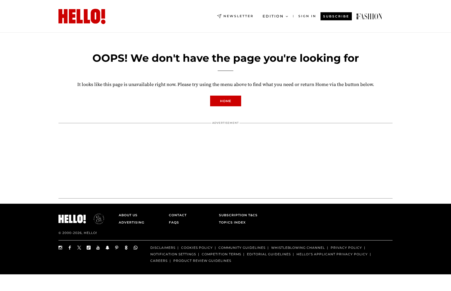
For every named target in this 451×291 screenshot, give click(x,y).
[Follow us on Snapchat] (107, 248)
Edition (273, 16)
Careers (159, 261)
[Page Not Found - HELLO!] (369, 16)
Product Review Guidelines (202, 261)
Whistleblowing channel (298, 248)
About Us (128, 215)
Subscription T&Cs (236, 215)
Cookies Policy (197, 248)
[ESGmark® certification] (96, 219)
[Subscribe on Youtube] (98, 248)
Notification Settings (173, 254)
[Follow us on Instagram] (60, 248)
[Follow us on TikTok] (89, 248)
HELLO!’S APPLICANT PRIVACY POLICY (332, 254)
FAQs (174, 222)
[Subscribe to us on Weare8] (126, 248)
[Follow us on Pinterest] (117, 248)
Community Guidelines (241, 248)
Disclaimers (162, 248)
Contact (178, 215)
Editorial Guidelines (269, 254)
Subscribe (336, 16)
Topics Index (232, 222)
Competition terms (221, 254)
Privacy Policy (346, 248)
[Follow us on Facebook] (70, 248)
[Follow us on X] (79, 248)
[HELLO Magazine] (81, 16)
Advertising (131, 222)
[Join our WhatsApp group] (136, 248)
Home (225, 101)
